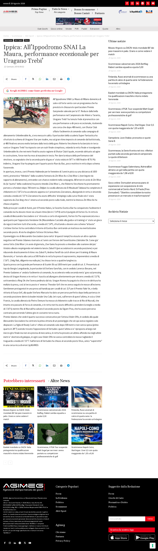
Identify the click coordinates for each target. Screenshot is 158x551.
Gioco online (56, 28)
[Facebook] (127, 3)
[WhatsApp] (40, 79)
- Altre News (59, 381)
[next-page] (10, 463)
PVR (77, 28)
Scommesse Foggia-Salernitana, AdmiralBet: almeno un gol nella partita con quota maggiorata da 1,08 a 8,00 (130, 169)
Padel (84, 28)
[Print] (61, 79)
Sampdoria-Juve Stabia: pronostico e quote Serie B (129, 139)
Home (6, 36)
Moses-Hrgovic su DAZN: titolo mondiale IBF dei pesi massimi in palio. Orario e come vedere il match (131, 51)
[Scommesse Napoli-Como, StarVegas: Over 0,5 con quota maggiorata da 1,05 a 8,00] (86, 434)
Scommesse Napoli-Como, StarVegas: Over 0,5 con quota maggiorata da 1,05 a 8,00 (84, 450)
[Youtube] (153, 3)
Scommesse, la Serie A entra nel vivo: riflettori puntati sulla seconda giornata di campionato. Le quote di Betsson (130, 153)
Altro (118, 28)
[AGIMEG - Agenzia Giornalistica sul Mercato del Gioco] (10, 12)
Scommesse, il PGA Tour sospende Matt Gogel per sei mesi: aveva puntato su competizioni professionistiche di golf (130, 112)
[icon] (118, 540)
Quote (105, 28)
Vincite (69, 28)
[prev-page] (5, 463)
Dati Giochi (43, 28)
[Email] (54, 79)
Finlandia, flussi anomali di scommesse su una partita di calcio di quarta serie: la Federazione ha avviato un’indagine (130, 80)
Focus (27, 40)
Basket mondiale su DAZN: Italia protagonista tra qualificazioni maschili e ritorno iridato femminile (18, 450)
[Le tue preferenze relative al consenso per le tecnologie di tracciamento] (153, 546)
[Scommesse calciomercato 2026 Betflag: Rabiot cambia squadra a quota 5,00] (52, 396)
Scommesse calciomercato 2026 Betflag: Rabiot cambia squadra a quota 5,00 (51, 413)
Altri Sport (29, 36)
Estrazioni (94, 28)
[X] (148, 3)
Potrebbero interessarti (24, 381)
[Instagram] (132, 3)
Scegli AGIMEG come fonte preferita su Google (36, 90)
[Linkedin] (137, 3)
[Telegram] (143, 3)
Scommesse (17, 36)
